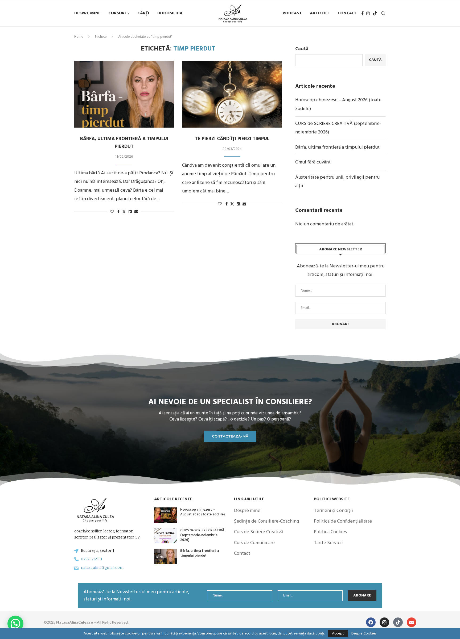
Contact (347, 13)
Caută (301, 49)
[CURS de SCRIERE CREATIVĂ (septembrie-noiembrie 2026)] (165, 536)
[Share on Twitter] (124, 212)
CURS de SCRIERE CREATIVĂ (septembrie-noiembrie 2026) (202, 535)
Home (78, 37)
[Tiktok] (375, 13)
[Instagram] (368, 13)
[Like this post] (112, 212)
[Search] (383, 13)
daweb (140, 622)
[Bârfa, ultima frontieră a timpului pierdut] (124, 94)
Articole (320, 13)
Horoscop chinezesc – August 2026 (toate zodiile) (202, 512)
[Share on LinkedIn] (130, 212)
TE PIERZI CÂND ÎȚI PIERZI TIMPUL (232, 139)
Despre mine (87, 13)
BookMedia (170, 13)
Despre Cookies (363, 634)
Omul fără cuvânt (313, 162)
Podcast (292, 13)
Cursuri (117, 13)
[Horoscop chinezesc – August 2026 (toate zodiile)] (165, 515)
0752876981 (91, 559)
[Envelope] (411, 622)
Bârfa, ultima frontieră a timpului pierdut (124, 142)
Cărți (143, 13)
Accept (338, 633)
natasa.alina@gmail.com (102, 567)
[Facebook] (362, 13)
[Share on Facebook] (118, 212)
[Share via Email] (136, 212)
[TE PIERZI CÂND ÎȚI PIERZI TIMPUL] (232, 94)
